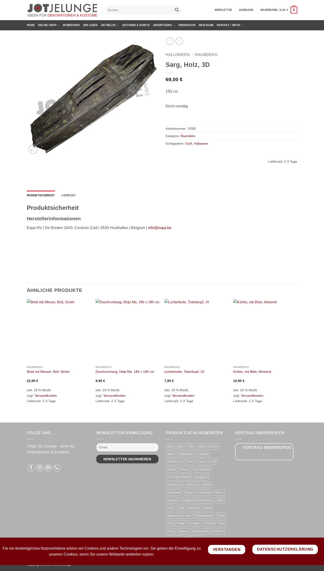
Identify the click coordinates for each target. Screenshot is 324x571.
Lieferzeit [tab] (68, 195)
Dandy (171, 469)
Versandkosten (46, 395)
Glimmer (192, 485)
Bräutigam (186, 454)
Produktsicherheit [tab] (41, 195)
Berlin (171, 454)
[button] (223, 10)
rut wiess (195, 523)
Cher (189, 461)
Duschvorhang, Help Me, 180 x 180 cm (125, 371)
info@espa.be (159, 228)
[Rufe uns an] (57, 468)
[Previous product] (179, 41)
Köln (170, 508)
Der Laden (90, 25)
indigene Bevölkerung (197, 500)
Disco (184, 469)
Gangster (201, 477)
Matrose (194, 508)
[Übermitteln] (177, 10)
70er (191, 446)
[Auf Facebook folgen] (31, 468)
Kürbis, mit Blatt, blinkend (252, 371)
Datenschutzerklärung (285, 549)
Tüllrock (218, 531)
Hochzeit (205, 492)
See (221, 523)
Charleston (174, 461)
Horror (219, 492)
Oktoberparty (204, 515)
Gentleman (174, 485)
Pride (180, 523)
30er (180, 446)
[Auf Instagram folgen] (40, 468)
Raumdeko (206, 55)
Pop (169, 523)
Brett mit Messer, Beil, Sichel (48, 371)
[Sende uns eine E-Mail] (48, 468)
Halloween (178, 55)
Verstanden (227, 550)
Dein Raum (206, 25)
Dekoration (186, 25)
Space (183, 531)
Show (171, 531)
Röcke (209, 523)
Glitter (207, 485)
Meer (207, 508)
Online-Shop (47, 25)
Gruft (188, 143)
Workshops (71, 25)
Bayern (213, 446)
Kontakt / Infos (228, 25)
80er (201, 446)
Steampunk (200, 531)
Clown (201, 461)
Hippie (189, 492)
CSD (213, 461)
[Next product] (169, 41)
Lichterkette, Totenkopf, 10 (184, 371)
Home (31, 25)
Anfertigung (162, 25)
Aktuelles (108, 25)
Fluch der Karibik (178, 477)
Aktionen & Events (136, 25)
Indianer (172, 500)
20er (170, 446)
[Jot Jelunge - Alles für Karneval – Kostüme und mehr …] (62, 9)
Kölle (219, 500)
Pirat (221, 515)
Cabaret (203, 454)
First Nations (201, 469)
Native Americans (179, 515)
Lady (181, 508)
